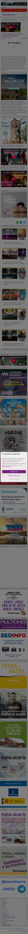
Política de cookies (6, 466)
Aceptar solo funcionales (14, 479)
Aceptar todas (14, 471)
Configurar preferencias (14, 475)
